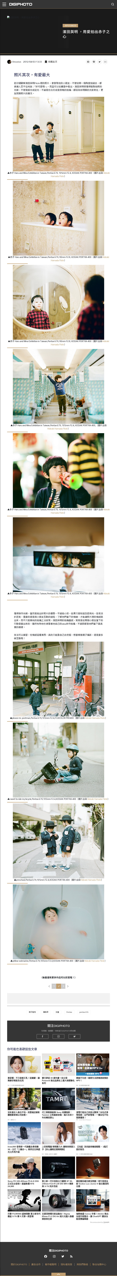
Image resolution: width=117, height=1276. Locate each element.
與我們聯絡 (82, 1264)
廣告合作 (36, 1264)
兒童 (57, 1012)
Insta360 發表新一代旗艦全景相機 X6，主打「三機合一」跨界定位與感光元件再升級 (24, 1149)
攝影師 (45, 1012)
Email (105, 62)
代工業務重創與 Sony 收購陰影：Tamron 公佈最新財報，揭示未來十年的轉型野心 (58, 1115)
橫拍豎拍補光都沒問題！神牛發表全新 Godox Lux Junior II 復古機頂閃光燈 (92, 1183)
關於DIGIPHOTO (19, 1264)
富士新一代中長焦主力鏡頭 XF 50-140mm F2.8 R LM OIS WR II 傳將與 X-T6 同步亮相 (57, 1183)
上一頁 (49, 986)
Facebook (88, 62)
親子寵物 (32, 1012)
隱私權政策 (66, 1264)
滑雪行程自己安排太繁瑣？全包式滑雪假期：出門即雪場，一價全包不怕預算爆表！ (92, 1115)
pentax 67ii (83, 1012)
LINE (94, 62)
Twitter (99, 62)
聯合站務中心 (99, 1264)
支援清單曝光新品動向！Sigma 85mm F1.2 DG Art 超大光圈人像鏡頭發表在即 (58, 1216)
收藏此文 (52, 61)
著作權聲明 (50, 1264)
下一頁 (67, 986)
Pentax (69, 1012)
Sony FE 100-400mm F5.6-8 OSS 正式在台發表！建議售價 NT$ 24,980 (23, 1183)
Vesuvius (16, 61)
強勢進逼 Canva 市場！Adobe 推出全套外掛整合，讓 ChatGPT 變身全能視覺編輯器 (92, 1216)
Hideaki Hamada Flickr (57, 428)
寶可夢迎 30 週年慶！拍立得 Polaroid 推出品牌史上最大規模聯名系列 (58, 1080)
